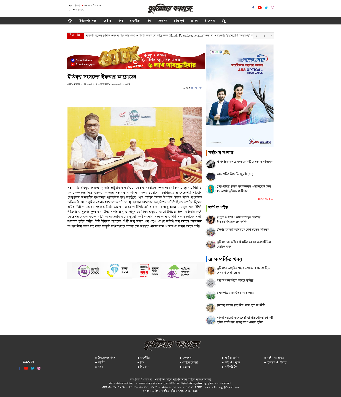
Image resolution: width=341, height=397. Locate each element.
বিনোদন (162, 21)
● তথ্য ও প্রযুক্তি (231, 362)
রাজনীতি (135, 21)
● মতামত (185, 367)
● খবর (99, 367)
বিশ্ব (149, 21)
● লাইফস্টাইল (229, 367)
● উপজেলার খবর (105, 358)
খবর (120, 21)
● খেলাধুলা (186, 358)
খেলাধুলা (179, 21)
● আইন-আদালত (274, 358)
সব (195, 21)
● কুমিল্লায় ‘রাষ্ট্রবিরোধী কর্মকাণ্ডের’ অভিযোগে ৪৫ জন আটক (235, 35)
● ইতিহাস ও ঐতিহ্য (275, 362)
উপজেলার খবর (87, 21)
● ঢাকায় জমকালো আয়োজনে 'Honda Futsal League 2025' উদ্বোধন (163, 35)
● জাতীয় (100, 362)
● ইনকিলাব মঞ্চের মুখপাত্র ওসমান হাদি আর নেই (97, 35)
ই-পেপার (210, 21)
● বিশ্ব (140, 362)
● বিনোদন (143, 367)
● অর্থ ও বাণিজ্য (231, 358)
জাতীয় (107, 21)
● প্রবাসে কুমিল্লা (189, 362)
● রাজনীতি (143, 358)
